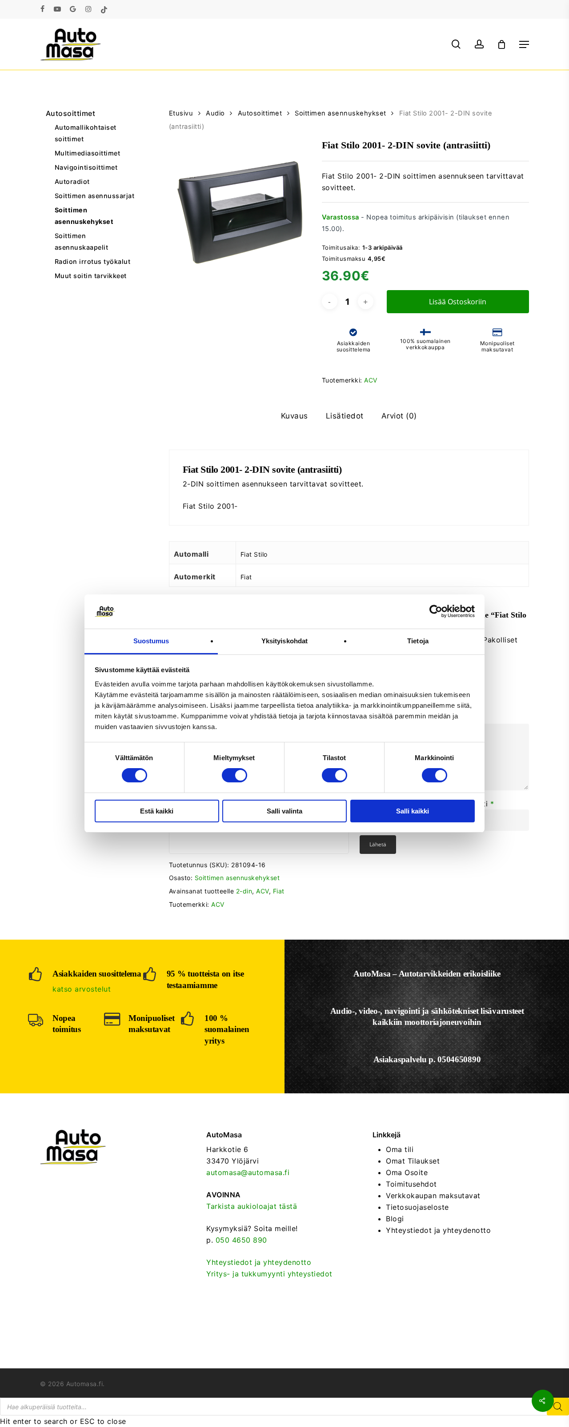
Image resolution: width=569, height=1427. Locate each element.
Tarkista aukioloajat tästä (251, 1206)
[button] (524, 44)
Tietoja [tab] (418, 641)
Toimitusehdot (411, 1184)
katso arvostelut (81, 989)
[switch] (234, 775)
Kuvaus (294, 415)
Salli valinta (284, 811)
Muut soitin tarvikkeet (91, 275)
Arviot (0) (399, 415)
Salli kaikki (412, 811)
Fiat (278, 891)
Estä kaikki (156, 811)
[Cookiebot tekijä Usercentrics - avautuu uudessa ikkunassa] (436, 611)
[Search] (558, 1406)
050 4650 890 (241, 1240)
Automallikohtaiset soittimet (85, 133)
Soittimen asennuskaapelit (81, 241)
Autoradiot (72, 181)
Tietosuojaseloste (417, 1207)
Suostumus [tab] (151, 641)
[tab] (294, 416)
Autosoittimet (71, 113)
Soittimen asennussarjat (95, 195)
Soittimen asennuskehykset (84, 215)
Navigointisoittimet (86, 167)
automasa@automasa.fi (247, 1172)
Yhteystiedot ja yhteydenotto (258, 1262)
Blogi (395, 1218)
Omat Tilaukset (413, 1160)
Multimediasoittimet (87, 153)
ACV (370, 380)
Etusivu (181, 113)
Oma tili (399, 1149)
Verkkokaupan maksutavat (433, 1195)
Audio (215, 113)
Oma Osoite (407, 1172)
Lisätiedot (345, 415)
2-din (244, 891)
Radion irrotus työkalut (93, 261)
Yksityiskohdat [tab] (284, 641)
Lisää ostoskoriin (457, 302)
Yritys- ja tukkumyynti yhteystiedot (269, 1273)
